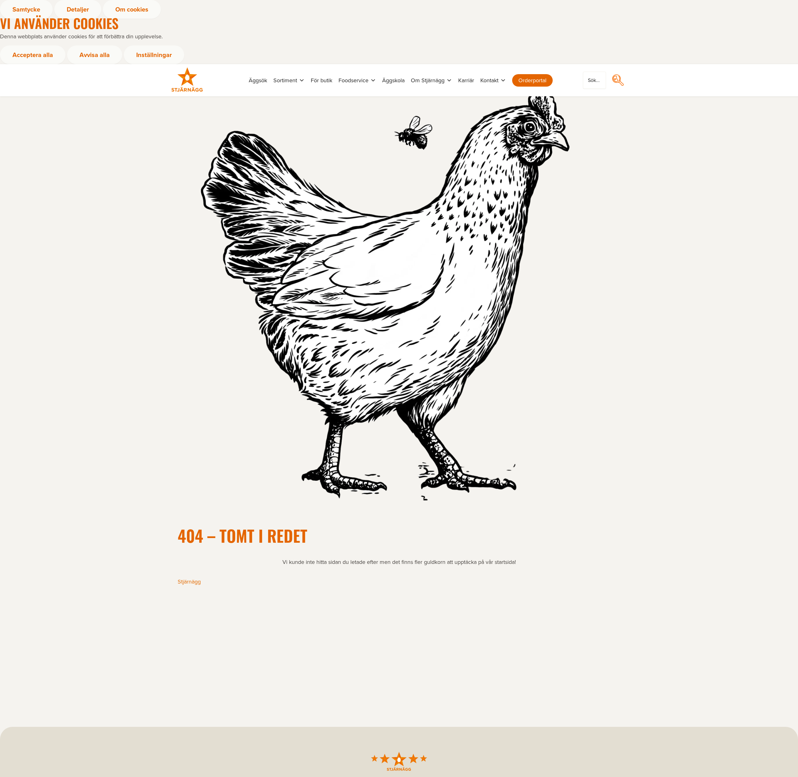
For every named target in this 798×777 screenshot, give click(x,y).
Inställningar (154, 55)
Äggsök (258, 80)
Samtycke (26, 9)
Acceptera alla (32, 55)
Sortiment (285, 80)
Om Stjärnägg (428, 80)
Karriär (466, 80)
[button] (618, 80)
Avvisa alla (94, 55)
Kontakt (489, 80)
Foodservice (353, 80)
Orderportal (532, 80)
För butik (321, 80)
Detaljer (78, 9)
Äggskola (393, 80)
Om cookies (131, 9)
